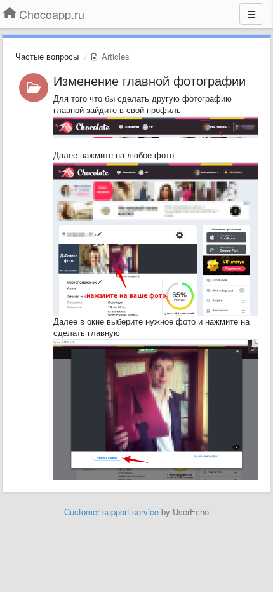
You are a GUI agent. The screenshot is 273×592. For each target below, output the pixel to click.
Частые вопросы (47, 56)
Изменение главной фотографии (149, 80)
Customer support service (111, 512)
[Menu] (251, 14)
